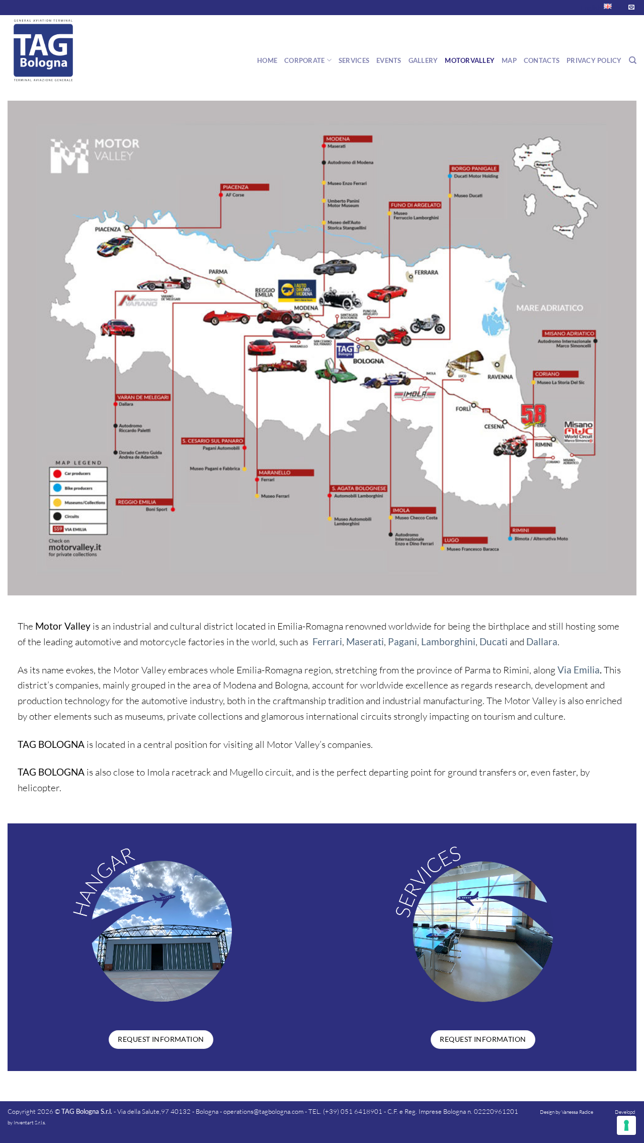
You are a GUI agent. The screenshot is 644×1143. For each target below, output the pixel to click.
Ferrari (327, 641)
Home (267, 60)
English (591, 8)
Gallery (423, 60)
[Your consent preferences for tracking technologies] (626, 1125)
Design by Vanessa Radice (566, 1112)
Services (354, 60)
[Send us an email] (631, 7)
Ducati (493, 641)
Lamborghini (448, 641)
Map (509, 60)
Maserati (365, 641)
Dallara (541, 641)
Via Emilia (578, 669)
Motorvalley (470, 60)
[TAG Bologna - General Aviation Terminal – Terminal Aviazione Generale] (58, 50)
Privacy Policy (594, 60)
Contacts (541, 60)
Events (388, 60)
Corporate (304, 60)
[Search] (632, 60)
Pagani (402, 641)
